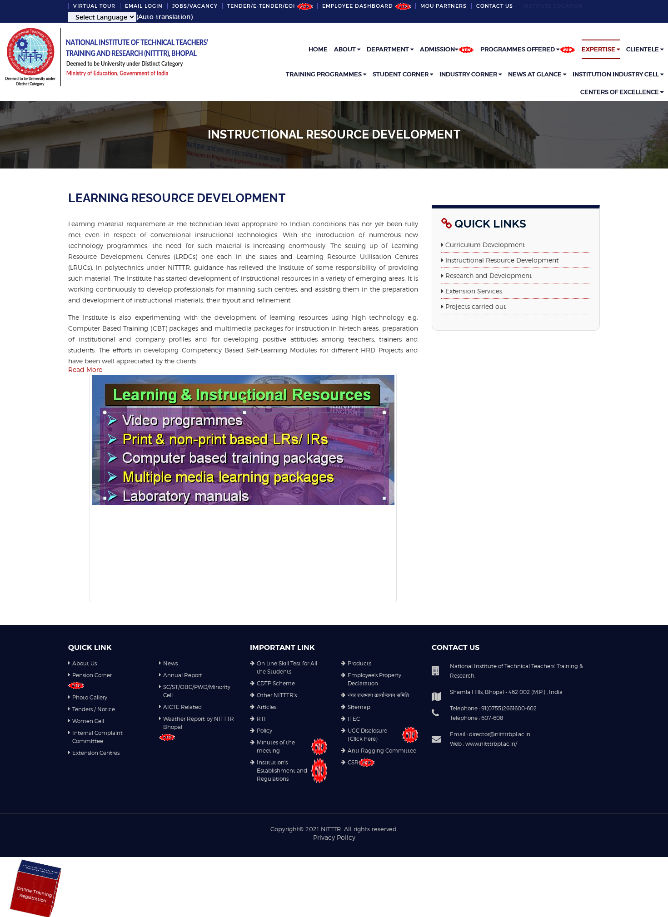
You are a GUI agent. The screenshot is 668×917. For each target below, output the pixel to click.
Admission (437, 49)
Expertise (599, 49)
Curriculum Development (485, 244)
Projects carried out (475, 306)
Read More (85, 369)
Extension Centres (96, 752)
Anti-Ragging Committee (382, 750)
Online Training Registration (55, 897)
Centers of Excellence (620, 92)
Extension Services (473, 291)
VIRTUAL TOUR (94, 6)
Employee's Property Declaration (374, 679)
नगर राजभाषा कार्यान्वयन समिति (378, 695)
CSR (353, 762)
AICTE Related (182, 707)
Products (359, 663)
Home (318, 49)
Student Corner (401, 74)
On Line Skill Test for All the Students (287, 667)
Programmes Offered (518, 49)
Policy (264, 730)
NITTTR (331, 829)
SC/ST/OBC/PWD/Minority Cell (196, 691)
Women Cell (88, 721)
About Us (84, 663)
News (170, 663)
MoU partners (443, 6)
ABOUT (345, 49)
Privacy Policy (334, 837)
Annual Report (182, 675)
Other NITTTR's (277, 695)
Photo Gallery (89, 697)
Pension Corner (92, 675)
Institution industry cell (616, 74)
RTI (261, 718)
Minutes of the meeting (276, 746)
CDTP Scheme (276, 683)
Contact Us (494, 6)
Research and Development (488, 275)
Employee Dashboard (358, 6)
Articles (266, 707)
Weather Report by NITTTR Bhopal (198, 722)
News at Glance (535, 74)
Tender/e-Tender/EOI (262, 6)
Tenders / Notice (93, 709)
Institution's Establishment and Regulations (282, 770)
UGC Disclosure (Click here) (367, 734)
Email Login (144, 6)
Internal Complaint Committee (97, 736)
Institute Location (553, 6)
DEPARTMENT (388, 49)
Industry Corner (469, 74)
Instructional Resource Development (501, 260)
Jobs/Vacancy (195, 6)
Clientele (643, 49)
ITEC (354, 718)
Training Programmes (324, 74)
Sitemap (359, 707)
